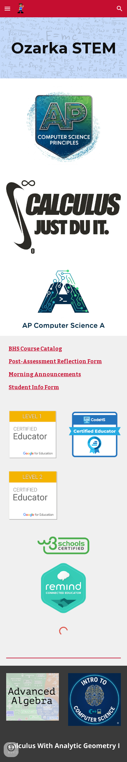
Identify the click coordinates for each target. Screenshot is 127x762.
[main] (63, 47)
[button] (7, 8)
